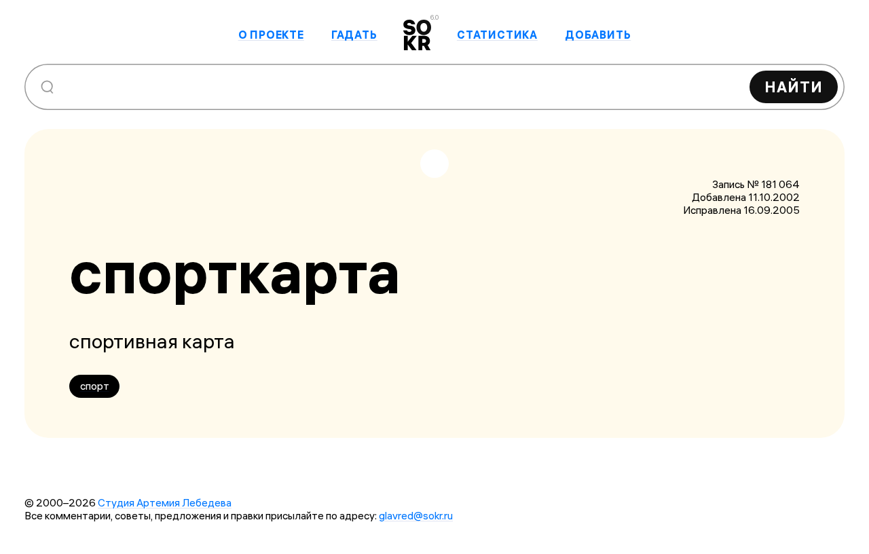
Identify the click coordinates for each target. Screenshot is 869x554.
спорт (94, 386)
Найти (793, 87)
